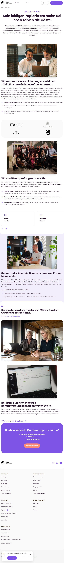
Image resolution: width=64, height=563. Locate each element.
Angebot (4, 480)
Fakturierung (5, 490)
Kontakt (3, 520)
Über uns (36, 503)
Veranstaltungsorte (39, 477)
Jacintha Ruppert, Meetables (10, 316)
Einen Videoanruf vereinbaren (11, 540)
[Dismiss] (30, 554)
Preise (35, 507)
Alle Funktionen (6, 494)
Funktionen (18, 3)
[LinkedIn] (57, 463)
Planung (4, 484)
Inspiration (4, 533)
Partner (35, 510)
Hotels (35, 490)
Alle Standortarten (39, 494)
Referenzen (5, 536)
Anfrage (4, 477)
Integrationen (5, 530)
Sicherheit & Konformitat (9, 513)
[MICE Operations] (6, 3)
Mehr (27, 3)
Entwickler (4, 517)
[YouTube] (61, 463)
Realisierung (5, 487)
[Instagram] (53, 463)
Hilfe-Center (5, 503)
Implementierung (6, 507)
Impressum (34, 557)
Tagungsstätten (38, 487)
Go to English (12, 558)
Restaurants (37, 480)
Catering (36, 484)
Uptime (3, 510)
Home (2, 7)
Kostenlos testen (56, 3)
